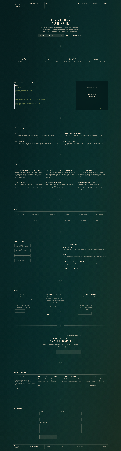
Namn (41, 411)
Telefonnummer (44, 416)
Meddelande (43, 422)
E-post (63, 411)
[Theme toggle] (105, 3)
